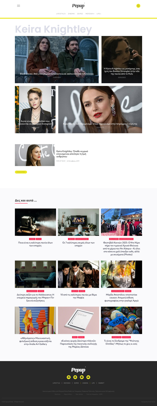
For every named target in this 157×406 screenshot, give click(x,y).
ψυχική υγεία (117, 337)
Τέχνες (128, 291)
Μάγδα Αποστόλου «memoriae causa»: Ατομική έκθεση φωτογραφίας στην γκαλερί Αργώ (121, 297)
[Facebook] (69, 377)
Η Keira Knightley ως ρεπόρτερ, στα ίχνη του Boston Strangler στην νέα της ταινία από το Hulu (122, 71)
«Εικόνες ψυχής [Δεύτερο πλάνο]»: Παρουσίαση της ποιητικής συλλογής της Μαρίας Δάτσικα (78, 343)
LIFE (93, 383)
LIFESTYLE (56, 383)
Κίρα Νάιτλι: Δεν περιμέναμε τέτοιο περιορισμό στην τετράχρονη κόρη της (100, 123)
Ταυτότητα (57, 394)
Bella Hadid (114, 239)
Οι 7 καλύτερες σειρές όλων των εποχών (78, 244)
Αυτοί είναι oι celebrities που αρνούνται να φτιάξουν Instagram (35, 122)
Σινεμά (32, 239)
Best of (74, 291)
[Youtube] (88, 377)
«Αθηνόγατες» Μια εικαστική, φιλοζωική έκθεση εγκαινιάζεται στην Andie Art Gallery (35, 341)
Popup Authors (68, 394)
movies (81, 291)
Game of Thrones (82, 239)
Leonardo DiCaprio (126, 239)
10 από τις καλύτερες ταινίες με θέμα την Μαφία (78, 296)
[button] (21, 172)
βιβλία (75, 337)
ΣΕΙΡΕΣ (76, 383)
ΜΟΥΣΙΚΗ (67, 383)
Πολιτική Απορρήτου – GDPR (94, 394)
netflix (41, 291)
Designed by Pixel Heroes (148, 402)
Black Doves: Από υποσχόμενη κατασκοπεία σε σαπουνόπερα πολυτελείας (57, 73)
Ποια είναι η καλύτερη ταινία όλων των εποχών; (35, 244)
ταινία (39, 239)
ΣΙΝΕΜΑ (85, 383)
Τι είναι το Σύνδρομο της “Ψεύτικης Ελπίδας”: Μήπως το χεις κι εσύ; (121, 342)
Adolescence (31, 291)
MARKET (101, 383)
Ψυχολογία (126, 337)
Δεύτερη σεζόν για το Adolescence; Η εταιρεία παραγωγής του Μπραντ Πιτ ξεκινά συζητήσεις (35, 297)
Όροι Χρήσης (79, 394)
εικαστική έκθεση (118, 291)
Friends (71, 239)
